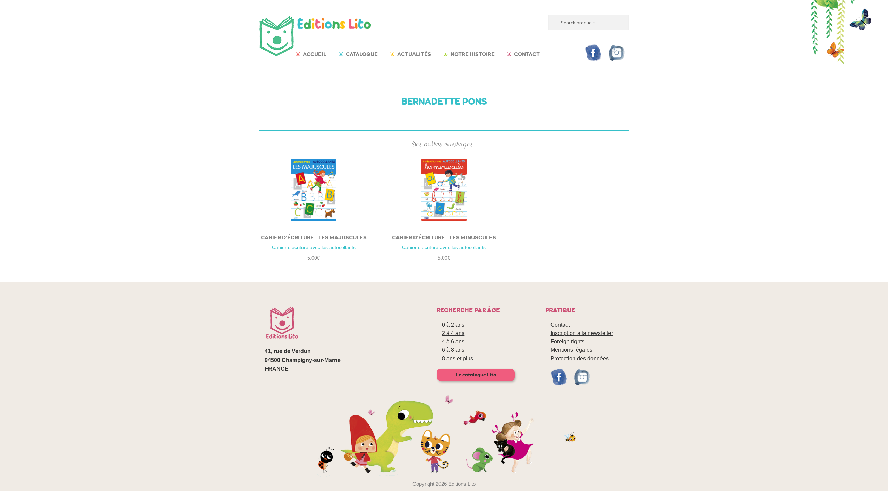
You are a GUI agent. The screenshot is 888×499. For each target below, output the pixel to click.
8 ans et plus (457, 358)
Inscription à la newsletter (581, 333)
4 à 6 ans (453, 341)
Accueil (314, 54)
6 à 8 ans (453, 350)
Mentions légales (571, 350)
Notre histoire (473, 54)
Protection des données (579, 358)
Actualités (414, 54)
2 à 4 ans (453, 333)
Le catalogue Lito (476, 374)
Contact (527, 54)
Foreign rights (567, 341)
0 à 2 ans (453, 325)
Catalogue (362, 54)
